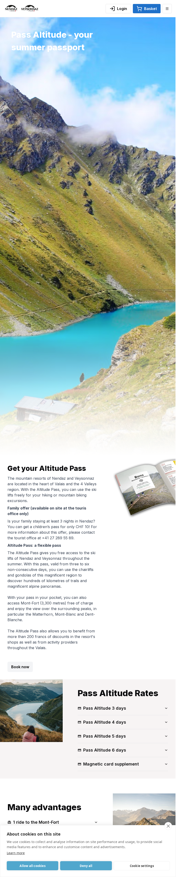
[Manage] (167, 8)
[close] (168, 826)
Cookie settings (142, 866)
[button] (147, 8)
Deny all (86, 866)
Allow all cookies (32, 866)
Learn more (16, 853)
